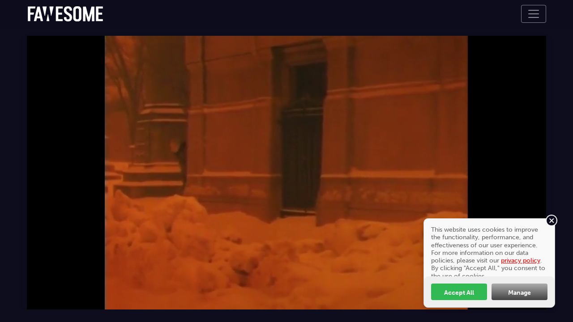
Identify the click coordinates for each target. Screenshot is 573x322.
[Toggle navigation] (533, 14)
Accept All (459, 292)
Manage (519, 292)
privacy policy (520, 260)
